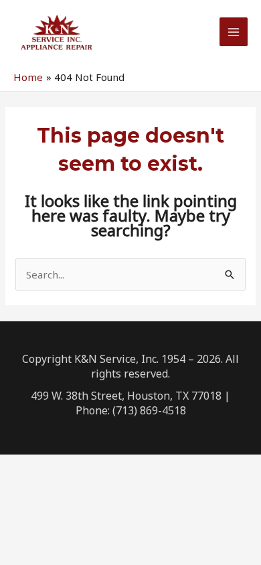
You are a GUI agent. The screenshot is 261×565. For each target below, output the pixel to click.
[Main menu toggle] (234, 31)
